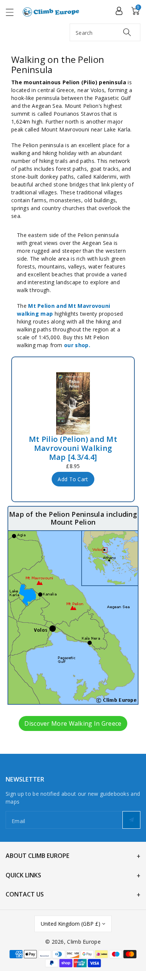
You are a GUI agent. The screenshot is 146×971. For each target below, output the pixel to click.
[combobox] (105, 32)
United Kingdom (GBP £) (70, 923)
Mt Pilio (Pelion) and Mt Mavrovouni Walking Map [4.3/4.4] (73, 448)
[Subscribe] (131, 820)
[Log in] (119, 10)
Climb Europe (84, 941)
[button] (13, 12)
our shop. (77, 345)
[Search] (127, 32)
